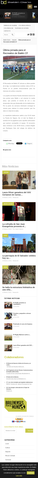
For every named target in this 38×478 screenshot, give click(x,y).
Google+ (33, 34)
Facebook (31, 34)
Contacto (7, 31)
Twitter (28, 34)
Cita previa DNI (8, 28)
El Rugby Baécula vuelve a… (21, 334)
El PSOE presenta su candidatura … (18, 13)
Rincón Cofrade (8, 204)
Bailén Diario (6, 40)
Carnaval (8, 459)
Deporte (14, 40)
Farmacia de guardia (10, 25)
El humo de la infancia (12, 377)
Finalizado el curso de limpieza (22, 324)
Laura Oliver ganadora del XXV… (23, 345)
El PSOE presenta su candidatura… (19, 303)
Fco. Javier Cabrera (18, 229)
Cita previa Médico (25, 25)
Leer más (19, 475)
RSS (29, 6)
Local (5, 235)
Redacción (16, 197)
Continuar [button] (30, 473)
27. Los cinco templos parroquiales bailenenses (19, 382)
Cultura (6, 172)
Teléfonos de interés (22, 28)
